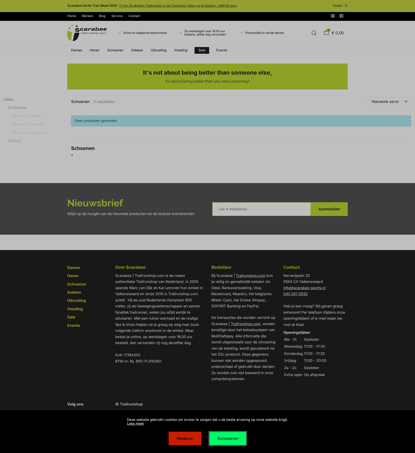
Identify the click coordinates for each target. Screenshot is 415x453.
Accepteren (227, 438)
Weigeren (185, 438)
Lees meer (135, 424)
